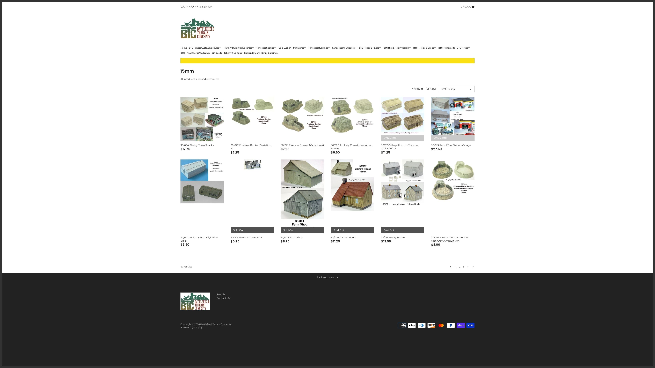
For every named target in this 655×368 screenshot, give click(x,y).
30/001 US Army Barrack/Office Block (198, 239)
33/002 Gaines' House (343, 237)
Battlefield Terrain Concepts (215, 324)
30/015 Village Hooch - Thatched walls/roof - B (400, 147)
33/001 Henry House (393, 237)
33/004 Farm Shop (292, 237)
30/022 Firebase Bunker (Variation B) (251, 147)
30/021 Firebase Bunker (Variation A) (302, 145)
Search (221, 294)
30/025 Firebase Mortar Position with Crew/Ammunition (450, 239)
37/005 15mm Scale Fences (247, 237)
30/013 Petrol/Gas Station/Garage (451, 145)
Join (193, 6)
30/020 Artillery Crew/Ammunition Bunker (351, 147)
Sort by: (431, 88)
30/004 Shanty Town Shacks (197, 145)
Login (184, 6)
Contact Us (223, 298)
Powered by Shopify (191, 327)
